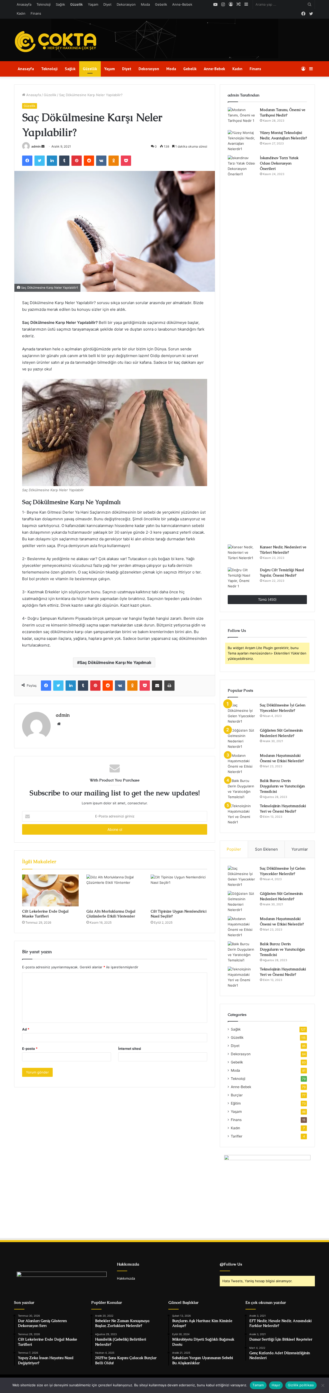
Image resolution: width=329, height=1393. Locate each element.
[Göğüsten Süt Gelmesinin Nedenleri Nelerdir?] (242, 738)
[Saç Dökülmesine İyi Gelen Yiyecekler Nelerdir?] (242, 713)
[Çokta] (57, 41)
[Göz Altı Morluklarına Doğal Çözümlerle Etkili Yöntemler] (114, 890)
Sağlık (60, 4)
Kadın (21, 13)
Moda (145, 4)
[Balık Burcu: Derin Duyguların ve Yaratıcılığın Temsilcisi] (242, 789)
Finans (36, 13)
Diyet (107, 4)
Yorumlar (299, 849)
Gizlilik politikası (301, 1385)
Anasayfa (24, 4)
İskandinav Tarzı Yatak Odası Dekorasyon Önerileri (279, 163)
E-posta (30, 1048)
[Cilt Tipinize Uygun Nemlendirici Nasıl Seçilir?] (179, 890)
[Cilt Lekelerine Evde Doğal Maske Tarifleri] (50, 890)
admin (36, 146)
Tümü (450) (267, 599)
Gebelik (161, 4)
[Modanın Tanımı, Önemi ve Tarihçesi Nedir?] (242, 116)
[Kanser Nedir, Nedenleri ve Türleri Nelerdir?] (242, 554)
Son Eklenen (266, 849)
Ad (25, 1029)
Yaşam (93, 4)
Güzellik (76, 4)
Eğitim (236, 1103)
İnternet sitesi (129, 1048)
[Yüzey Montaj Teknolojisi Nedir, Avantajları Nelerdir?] (242, 141)
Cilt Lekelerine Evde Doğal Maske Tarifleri (45, 913)
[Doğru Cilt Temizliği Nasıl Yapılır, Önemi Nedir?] (242, 578)
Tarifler (236, 1136)
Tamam (258, 1385)
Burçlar (237, 1095)
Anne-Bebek (182, 4)
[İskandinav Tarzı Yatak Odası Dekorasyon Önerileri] (242, 348)
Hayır (276, 1385)
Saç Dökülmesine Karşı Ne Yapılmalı (115, 662)
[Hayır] (322, 1385)
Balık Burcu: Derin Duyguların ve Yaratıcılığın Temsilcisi (282, 786)
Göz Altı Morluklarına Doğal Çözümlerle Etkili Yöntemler (110, 913)
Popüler (234, 849)
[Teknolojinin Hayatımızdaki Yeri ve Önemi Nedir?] (242, 814)
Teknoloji (43, 4)
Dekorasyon (126, 4)
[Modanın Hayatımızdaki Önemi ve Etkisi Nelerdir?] (242, 764)
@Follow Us (231, 1264)
